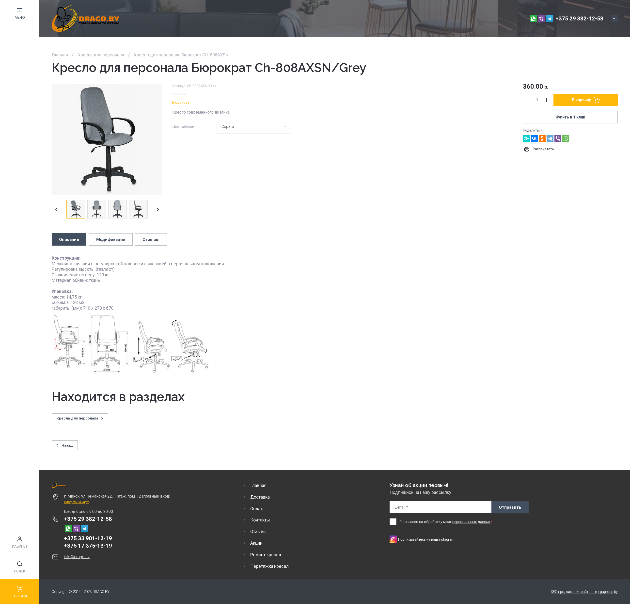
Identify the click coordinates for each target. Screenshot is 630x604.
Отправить (510, 507)
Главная (60, 54)
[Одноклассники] (542, 138)
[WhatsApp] (565, 138)
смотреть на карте (76, 502)
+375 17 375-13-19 (88, 546)
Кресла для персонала (101, 54)
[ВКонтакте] (534, 138)
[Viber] (557, 138)
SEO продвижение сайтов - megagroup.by (584, 592)
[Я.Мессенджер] (526, 138)
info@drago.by (77, 556)
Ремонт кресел (265, 554)
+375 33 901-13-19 (88, 538)
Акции (256, 543)
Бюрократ (180, 102)
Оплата (257, 508)
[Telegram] (550, 138)
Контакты (260, 519)
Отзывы (258, 531)
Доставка (260, 497)
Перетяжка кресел (269, 566)
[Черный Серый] (253, 127)
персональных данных (471, 522)
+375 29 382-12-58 (579, 19)
